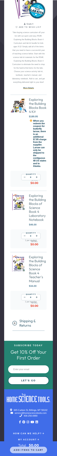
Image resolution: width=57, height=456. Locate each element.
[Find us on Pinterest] (24, 422)
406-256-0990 (30, 416)
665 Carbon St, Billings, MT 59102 (30, 410)
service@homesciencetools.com (30, 413)
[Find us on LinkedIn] (37, 422)
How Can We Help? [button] (27, 433)
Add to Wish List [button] (29, 27)
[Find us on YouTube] (32, 422)
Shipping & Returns (27, 323)
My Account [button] (27, 439)
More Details (28, 88)
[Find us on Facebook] (20, 422)
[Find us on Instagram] (28, 422)
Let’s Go (28, 380)
